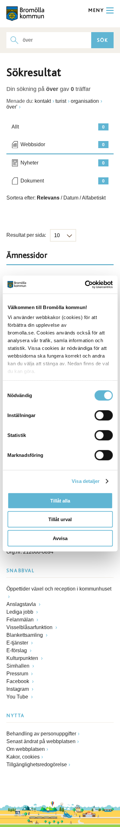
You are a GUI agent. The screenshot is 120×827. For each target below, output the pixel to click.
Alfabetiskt (94, 197)
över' (11, 107)
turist (60, 101)
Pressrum (17, 673)
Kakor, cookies (23, 757)
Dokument (62, 180)
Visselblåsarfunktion (30, 627)
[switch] (103, 415)
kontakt (43, 101)
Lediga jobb (20, 612)
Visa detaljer (86, 481)
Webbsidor (62, 144)
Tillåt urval (60, 519)
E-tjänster (17, 642)
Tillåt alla (60, 500)
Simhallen (18, 666)
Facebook (18, 681)
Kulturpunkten (22, 658)
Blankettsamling (25, 635)
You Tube (17, 696)
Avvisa (60, 538)
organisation (85, 101)
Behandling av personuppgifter (41, 733)
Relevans (48, 197)
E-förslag (17, 650)
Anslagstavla (21, 604)
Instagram (18, 689)
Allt (58, 126)
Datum (70, 197)
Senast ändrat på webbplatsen (41, 741)
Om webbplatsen (25, 749)
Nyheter (62, 162)
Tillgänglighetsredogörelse (36, 764)
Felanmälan (20, 619)
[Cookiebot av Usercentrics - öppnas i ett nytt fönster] (85, 284)
